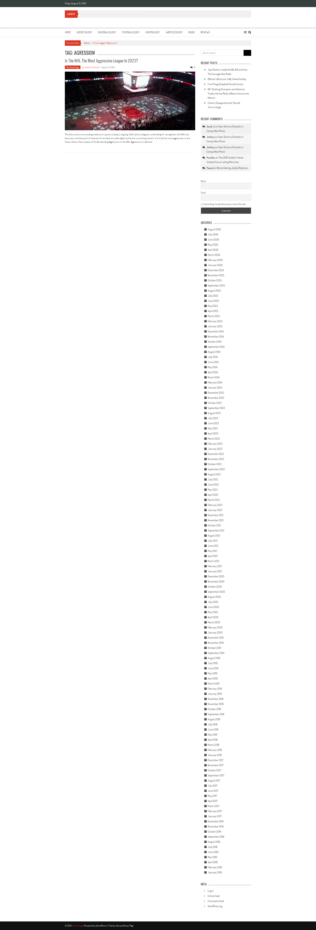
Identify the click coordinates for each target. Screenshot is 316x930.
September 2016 (216, 836)
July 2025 (213, 295)
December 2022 (216, 454)
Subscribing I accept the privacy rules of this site (224, 204)
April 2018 (213, 739)
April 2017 (213, 801)
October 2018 (214, 709)
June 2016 (213, 852)
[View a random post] (245, 32)
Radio (191, 32)
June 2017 (213, 790)
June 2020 (213, 607)
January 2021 (215, 571)
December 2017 (215, 760)
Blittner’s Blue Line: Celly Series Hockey (100, 13)
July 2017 (212, 785)
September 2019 (216, 653)
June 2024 (213, 362)
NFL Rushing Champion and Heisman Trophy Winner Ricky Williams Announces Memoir (228, 93)
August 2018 (214, 719)
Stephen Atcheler (91, 67)
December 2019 (216, 637)
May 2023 (213, 428)
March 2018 (213, 744)
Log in (211, 890)
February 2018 (215, 750)
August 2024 (214, 351)
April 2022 (213, 494)
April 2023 (213, 433)
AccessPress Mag (124, 925)
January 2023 (215, 448)
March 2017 (213, 806)
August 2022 (214, 474)
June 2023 (213, 423)
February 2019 (215, 688)
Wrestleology (174, 32)
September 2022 (216, 469)
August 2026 (214, 229)
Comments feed (216, 901)
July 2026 (213, 234)
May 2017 (212, 795)
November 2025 (216, 275)
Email (203, 192)
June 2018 (213, 729)
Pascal (210, 168)
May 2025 (213, 306)
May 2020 (213, 612)
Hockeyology (84, 32)
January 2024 (215, 387)
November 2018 (216, 704)
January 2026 (215, 265)
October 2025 (215, 280)
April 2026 (213, 249)
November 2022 (216, 459)
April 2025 (213, 311)
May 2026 (213, 244)
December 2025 (216, 270)
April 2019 (213, 678)
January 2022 (215, 510)
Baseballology (107, 32)
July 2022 (213, 479)
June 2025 (213, 300)
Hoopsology (153, 32)
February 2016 (215, 867)
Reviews (205, 32)
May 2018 (212, 734)
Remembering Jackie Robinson (232, 168)
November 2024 (216, 336)
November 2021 (216, 520)
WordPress (101, 925)
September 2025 (216, 285)
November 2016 (216, 826)
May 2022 (213, 489)
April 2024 (213, 372)
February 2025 (215, 321)
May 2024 (212, 367)
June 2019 (213, 668)
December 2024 (216, 331)
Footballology (131, 32)
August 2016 (214, 841)
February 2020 (215, 627)
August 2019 (214, 658)
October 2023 (215, 402)
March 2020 (214, 622)
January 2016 (215, 872)
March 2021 (213, 561)
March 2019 (213, 683)
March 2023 (214, 438)
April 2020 (213, 617)
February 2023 (215, 443)
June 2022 (213, 484)
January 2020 (215, 632)
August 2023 (214, 413)
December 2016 (216, 821)
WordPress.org (215, 906)
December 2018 (216, 699)
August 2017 (214, 780)
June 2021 (213, 545)
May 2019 (212, 673)
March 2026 (214, 254)
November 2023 (216, 397)
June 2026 (213, 239)
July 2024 (213, 357)
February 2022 (215, 505)
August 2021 (214, 535)
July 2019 (213, 663)
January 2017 (215, 816)
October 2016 (214, 831)
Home (68, 32)
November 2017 (216, 765)
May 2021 (212, 551)
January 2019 (215, 693)
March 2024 (214, 377)
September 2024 (216, 346)
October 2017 (214, 770)
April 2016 (213, 862)
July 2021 (212, 540)
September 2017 (216, 775)
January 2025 (215, 326)
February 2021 (215, 566)
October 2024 (214, 341)
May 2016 (212, 857)
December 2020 (216, 576)
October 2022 (215, 464)
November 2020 (216, 581)
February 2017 (215, 811)
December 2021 (215, 515)
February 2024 (215, 382)
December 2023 (216, 392)
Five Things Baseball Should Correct (225, 84)
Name (203, 181)
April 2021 (213, 556)
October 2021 (214, 525)
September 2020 (216, 591)
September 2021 (216, 530)
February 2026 (215, 260)
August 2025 (214, 290)
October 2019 (214, 647)
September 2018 (216, 714)
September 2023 (216, 408)
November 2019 (216, 642)
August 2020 (214, 596)
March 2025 (214, 316)
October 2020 (215, 586)
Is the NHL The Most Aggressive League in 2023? (101, 60)
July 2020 (213, 602)
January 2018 (215, 755)
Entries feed (214, 896)
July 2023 (213, 418)
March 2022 (214, 499)
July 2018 (213, 724)
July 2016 (213, 847)
